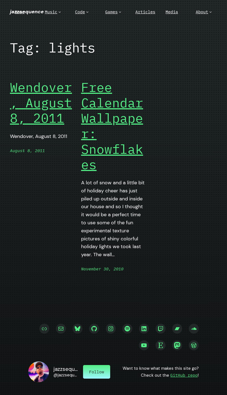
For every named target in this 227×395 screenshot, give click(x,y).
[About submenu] (210, 12)
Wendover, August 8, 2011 (41, 102)
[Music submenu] (59, 12)
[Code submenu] (87, 12)
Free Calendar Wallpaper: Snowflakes (112, 125)
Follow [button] (96, 371)
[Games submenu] (120, 12)
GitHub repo (184, 375)
